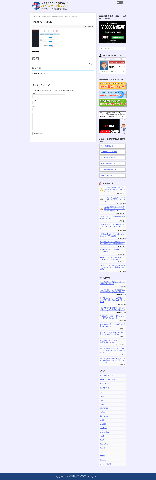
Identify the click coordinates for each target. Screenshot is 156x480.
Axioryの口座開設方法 (108, 163)
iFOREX (102, 456)
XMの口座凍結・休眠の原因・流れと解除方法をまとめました (112, 283)
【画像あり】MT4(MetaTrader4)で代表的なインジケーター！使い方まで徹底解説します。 (114, 209)
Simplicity (83, 475)
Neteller (102, 436)
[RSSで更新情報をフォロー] (121, 3)
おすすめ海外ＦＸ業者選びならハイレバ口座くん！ (75, 477)
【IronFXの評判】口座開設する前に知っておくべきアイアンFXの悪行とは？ (112, 309)
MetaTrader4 (104, 428)
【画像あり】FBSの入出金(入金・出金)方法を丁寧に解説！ (112, 217)
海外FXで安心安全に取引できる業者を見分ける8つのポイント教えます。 (112, 333)
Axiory (102, 396)
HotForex (103, 412)
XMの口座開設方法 (107, 146)
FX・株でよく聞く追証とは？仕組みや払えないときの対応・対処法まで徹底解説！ (112, 267)
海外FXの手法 (104, 388)
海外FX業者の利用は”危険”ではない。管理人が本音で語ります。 (112, 341)
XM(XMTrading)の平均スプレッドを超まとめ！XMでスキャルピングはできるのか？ (112, 350)
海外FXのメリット (106, 384)
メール (35, 100)
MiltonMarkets (104, 432)
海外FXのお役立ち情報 (107, 379)
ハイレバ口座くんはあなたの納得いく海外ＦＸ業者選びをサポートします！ (114, 199)
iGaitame (103, 460)
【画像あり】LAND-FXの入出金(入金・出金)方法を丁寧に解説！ (112, 235)
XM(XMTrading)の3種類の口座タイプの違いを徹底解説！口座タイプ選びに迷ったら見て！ (112, 360)
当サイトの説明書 (105, 464)
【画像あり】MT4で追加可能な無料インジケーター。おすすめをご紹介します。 (112, 226)
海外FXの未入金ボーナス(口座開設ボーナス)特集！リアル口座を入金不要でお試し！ (112, 300)
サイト (34, 107)
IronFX (102, 420)
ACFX (102, 392)
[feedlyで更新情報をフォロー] (118, 3)
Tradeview (103, 448)
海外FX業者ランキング (107, 375)
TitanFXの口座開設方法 (108, 169)
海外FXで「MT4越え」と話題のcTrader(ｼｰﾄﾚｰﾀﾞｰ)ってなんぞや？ (111, 258)
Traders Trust (104, 444)
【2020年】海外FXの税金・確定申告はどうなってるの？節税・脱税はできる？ (114, 189)
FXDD (102, 404)
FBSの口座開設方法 (107, 175)
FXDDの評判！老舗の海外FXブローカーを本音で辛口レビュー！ (112, 317)
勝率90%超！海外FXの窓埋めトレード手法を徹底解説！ (112, 250)
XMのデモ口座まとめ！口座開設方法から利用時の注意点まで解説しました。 (112, 291)
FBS (101, 400)
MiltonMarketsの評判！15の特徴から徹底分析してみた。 (112, 325)
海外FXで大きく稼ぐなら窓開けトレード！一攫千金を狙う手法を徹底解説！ (112, 243)
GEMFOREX (104, 408)
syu (92, 63)
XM (101, 452)
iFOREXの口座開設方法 (108, 158)
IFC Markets (104, 416)
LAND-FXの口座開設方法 (109, 152)
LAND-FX (103, 424)
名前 (34, 93)
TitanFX (102, 440)
